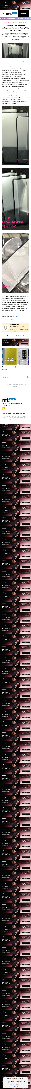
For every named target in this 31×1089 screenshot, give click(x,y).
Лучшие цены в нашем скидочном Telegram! (15, 19)
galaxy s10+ (4, 369)
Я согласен (15, 1086)
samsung (6, 367)
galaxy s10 (12, 367)
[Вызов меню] (3, 14)
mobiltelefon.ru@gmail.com (17, 413)
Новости (7, 22)
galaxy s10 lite (19, 367)
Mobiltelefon (14, 316)
